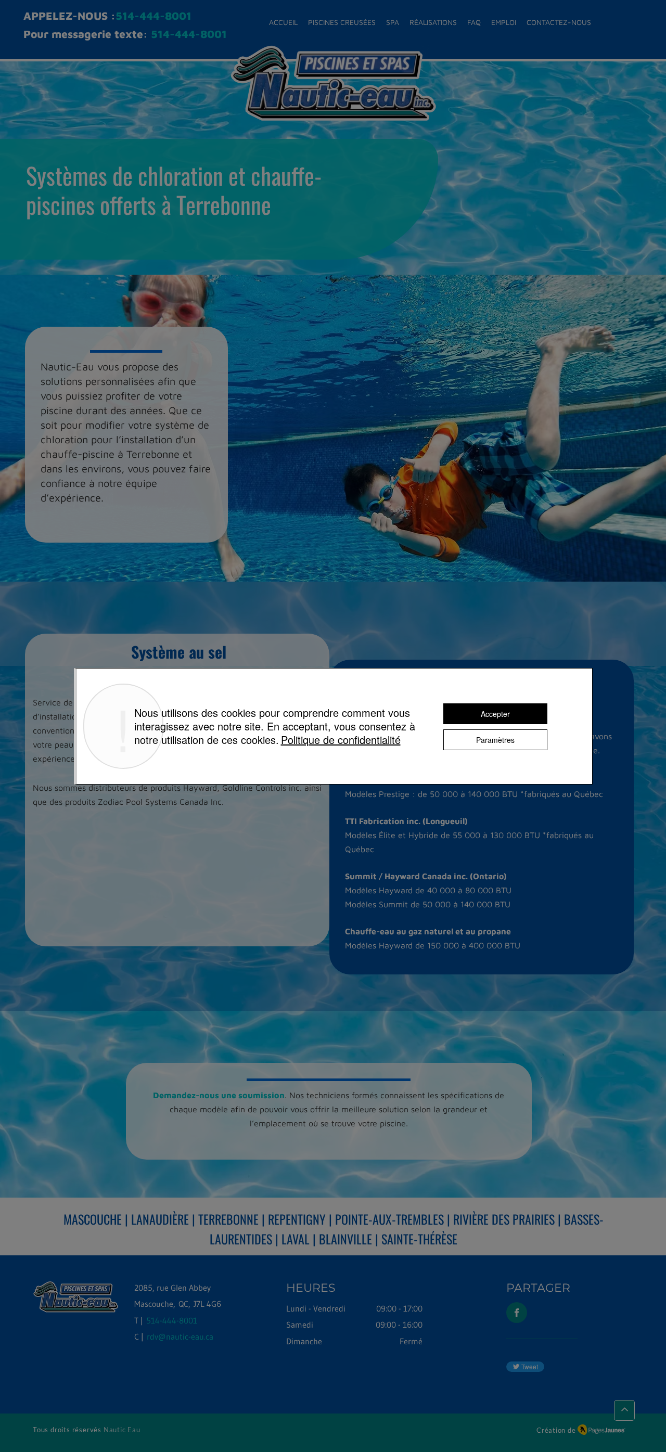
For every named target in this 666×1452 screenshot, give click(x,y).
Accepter (495, 714)
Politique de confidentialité (341, 739)
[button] (342, 22)
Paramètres (495, 740)
